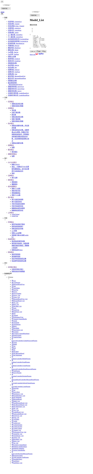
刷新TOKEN (16, 164)
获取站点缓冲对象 (17, 143)
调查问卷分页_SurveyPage (16, 89)
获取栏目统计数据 (17, 106)
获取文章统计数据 (17, 121)
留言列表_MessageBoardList (16, 76)
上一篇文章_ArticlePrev (15, 35)
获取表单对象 (12, 63)
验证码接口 (11, 239)
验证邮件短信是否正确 (19, 261)
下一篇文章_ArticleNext (15, 37)
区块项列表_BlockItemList (16, 43)
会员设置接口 (12, 186)
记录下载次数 (16, 112)
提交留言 (14, 152)
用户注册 (14, 177)
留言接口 (11, 149)
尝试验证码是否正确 (18, 241)
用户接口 (11, 197)
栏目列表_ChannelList (15, 21)
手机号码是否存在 (17, 206)
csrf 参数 (14, 231)
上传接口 (11, 212)
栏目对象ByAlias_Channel (16, 26)
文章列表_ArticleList (14, 28)
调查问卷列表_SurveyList (16, 86)
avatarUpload (15, 214)
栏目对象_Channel (13, 24)
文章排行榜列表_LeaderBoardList (18, 93)
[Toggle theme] (2, 14)
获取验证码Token (17, 250)
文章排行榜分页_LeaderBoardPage (18, 95)
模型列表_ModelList (14, 48)
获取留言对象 (12, 80)
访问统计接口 (12, 267)
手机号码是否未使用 (18, 204)
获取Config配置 (16, 233)
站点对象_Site (12, 67)
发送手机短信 (16, 254)
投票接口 (11, 145)
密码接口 (11, 180)
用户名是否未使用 (17, 199)
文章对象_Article (13, 32)
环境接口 (11, 222)
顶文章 (14, 110)
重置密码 (14, 184)
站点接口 (11, 123)
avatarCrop (15, 216)
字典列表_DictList (13, 45)
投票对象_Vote (12, 74)
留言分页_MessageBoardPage (17, 78)
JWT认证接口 (12, 162)
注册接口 (11, 175)
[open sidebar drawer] (2, 2)
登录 (13, 173)
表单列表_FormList (14, 59)
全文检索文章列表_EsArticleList (18, 41)
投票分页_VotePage (14, 72)
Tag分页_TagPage (13, 54)
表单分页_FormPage (14, 61)
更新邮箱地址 (16, 193)
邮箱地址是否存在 (17, 210)
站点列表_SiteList (13, 65)
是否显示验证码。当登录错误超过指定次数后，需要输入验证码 (20, 246)
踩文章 (14, 114)
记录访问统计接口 (17, 269)
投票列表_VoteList (13, 69)
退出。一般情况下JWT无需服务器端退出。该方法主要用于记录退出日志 (20, 169)
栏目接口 (11, 101)
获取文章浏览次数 (17, 117)
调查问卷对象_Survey (15, 91)
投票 (13, 147)
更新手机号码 (16, 191)
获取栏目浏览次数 (17, 104)
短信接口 (11, 252)
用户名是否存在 (17, 201)
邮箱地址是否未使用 (18, 208)
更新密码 (14, 182)
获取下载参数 (16, 119)
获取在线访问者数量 (18, 271)
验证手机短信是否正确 (19, 258)
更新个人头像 (16, 195)
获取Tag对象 (12, 56)
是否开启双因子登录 (18, 224)
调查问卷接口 (12, 154)
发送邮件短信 (16, 256)
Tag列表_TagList (13, 52)
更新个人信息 (16, 188)
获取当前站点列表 (17, 228)
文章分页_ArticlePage (14, 30)
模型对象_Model (13, 50)
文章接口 (11, 108)
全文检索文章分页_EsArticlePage (18, 39)
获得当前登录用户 (17, 226)
